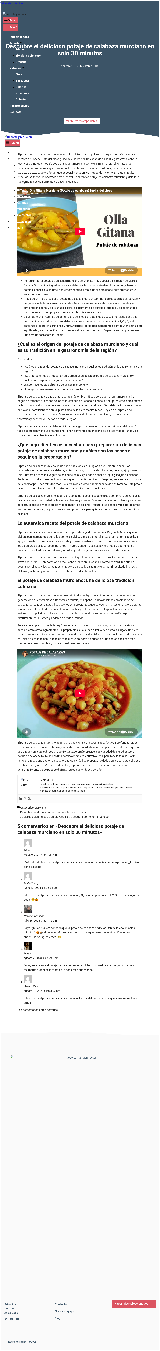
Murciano (40, 807)
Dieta (19, 74)
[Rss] (29, 798)
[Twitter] (25, 798)
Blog (57, 1318)
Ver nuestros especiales (81, 121)
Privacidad (10, 1304)
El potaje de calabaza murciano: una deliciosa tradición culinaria (63, 389)
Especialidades (19, 36)
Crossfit (21, 62)
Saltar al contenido (11, 3)
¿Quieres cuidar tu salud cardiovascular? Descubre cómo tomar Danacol (64, 816)
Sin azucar (22, 80)
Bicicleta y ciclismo (28, 55)
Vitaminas (22, 93)
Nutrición (15, 68)
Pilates (20, 49)
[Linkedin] (20, 798)
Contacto (15, 112)
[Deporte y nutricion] (18, 137)
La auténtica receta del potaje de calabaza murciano (56, 384)
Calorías (21, 87)
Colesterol (22, 99)
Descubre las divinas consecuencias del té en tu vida (53, 812)
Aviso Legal (11, 1312)
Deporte (14, 43)
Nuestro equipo (19, 105)
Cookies (9, 1308)
